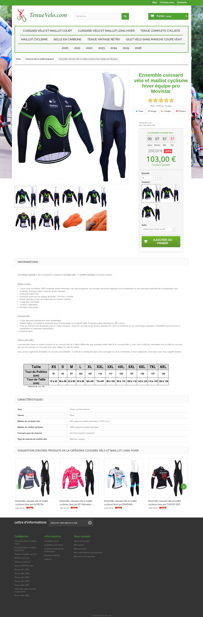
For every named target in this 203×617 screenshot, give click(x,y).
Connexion (182, 2)
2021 (77, 48)
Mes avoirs (79, 545)
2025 (126, 48)
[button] (184, 487)
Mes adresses (80, 549)
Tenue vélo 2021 (22, 570)
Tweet (140, 111)
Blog (154, 2)
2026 (138, 48)
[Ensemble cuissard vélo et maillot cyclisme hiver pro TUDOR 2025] (167, 477)
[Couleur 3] (151, 212)
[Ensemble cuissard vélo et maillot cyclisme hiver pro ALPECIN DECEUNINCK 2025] (34, 477)
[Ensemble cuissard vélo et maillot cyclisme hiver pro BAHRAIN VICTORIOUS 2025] (123, 477)
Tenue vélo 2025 (22, 585)
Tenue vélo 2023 (22, 577)
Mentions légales (52, 555)
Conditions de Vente (53, 545)
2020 (65, 48)
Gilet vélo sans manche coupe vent (154, 39)
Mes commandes (82, 541)
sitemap (48, 559)
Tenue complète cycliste (160, 30)
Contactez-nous (167, 2)
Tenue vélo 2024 (22, 581)
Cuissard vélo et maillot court (47, 30)
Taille (144, 225)
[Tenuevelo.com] (42, 15)
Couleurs (146, 182)
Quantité (145, 173)
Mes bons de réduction (84, 556)
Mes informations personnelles (88, 553)
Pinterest (182, 111)
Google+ (167, 111)
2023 (101, 48)
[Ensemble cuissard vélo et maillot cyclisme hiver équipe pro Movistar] (26, 197)
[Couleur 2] (170, 193)
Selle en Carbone (67, 39)
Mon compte (82, 536)
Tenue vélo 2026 (22, 595)
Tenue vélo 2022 (22, 573)
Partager (153, 111)
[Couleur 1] (151, 193)
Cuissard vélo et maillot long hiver (106, 30)
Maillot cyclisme (34, 39)
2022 (89, 48)
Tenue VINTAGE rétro (103, 39)
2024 (114, 48)
